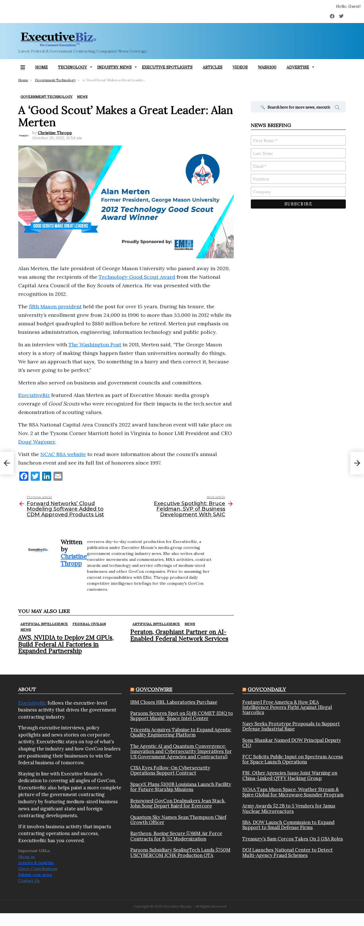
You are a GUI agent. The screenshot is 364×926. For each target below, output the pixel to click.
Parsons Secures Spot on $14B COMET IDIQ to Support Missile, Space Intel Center (181, 716)
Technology (72, 67)
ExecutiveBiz (34, 395)
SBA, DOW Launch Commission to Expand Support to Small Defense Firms (288, 825)
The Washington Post (95, 344)
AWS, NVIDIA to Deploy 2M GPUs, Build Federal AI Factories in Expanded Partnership (65, 644)
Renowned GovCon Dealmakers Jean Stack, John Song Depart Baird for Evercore (178, 803)
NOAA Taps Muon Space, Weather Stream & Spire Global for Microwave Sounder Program (293, 792)
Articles (212, 67)
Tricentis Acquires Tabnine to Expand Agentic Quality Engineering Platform (180, 732)
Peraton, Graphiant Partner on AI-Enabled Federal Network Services (179, 635)
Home (41, 67)
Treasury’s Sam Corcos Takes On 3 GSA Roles (292, 838)
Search (337, 108)
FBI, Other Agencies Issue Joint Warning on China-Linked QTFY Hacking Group (289, 775)
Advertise (298, 67)
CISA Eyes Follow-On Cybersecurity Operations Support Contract (170, 770)
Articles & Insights (36, 862)
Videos (240, 67)
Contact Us (29, 880)
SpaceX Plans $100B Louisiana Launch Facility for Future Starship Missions (180, 787)
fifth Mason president (55, 306)
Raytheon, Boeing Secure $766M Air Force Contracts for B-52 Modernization (176, 836)
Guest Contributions (37, 868)
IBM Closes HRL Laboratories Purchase (173, 702)
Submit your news (35, 874)
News (25, 629)
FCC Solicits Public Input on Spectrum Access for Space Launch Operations (292, 759)
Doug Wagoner (36, 441)
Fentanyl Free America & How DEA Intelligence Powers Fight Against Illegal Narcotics (287, 707)
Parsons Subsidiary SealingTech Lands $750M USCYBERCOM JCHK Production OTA (180, 852)
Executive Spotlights (167, 67)
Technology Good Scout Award (137, 277)
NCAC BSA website (63, 454)
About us (26, 856)
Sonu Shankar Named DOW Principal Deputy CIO (291, 743)
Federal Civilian (89, 624)
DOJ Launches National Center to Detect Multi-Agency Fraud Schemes (287, 852)
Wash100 (267, 67)
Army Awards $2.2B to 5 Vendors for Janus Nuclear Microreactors (288, 808)
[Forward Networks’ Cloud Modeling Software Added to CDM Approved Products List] (7, 463)
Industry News (114, 67)
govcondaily (267, 689)
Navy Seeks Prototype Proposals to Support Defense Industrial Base (291, 726)
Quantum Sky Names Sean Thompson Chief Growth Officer (178, 820)
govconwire (154, 689)
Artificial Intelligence (44, 624)
